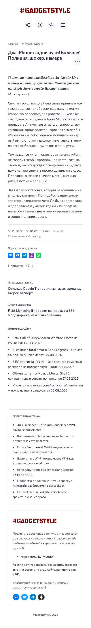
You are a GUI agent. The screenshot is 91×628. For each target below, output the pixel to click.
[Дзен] (41, 597)
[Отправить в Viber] (31, 255)
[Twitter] (24, 597)
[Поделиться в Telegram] (24, 255)
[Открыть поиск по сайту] (51, 25)
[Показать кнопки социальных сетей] (28, 25)
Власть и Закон (39, 231)
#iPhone (17, 231)
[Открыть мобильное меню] (63, 25)
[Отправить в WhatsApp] (38, 255)
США (60, 231)
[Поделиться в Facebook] (17, 255)
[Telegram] (33, 597)
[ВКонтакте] (16, 597)
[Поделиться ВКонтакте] (10, 255)
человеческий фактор (26, 236)
